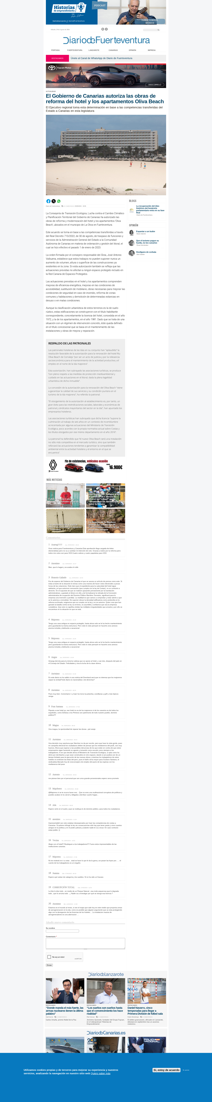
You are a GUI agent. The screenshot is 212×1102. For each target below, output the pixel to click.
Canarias (113, 50)
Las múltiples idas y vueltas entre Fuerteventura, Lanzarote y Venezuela (65, 527)
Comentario (51, 937)
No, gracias (186, 1070)
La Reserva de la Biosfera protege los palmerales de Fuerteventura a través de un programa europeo (104, 526)
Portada (55, 50)
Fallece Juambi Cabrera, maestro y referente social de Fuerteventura (63, 501)
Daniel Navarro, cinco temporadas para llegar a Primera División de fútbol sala (145, 1010)
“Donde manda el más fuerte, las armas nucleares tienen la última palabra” (64, 1010)
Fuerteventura (74, 50)
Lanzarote (94, 50)
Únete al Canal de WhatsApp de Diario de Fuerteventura (101, 58)
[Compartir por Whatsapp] (59, 203)
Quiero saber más (100, 1073)
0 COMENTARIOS (62, 1017)
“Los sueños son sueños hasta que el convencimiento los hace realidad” (105, 1010)
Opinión (132, 50)
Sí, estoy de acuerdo (166, 1070)
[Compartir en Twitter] (54, 203)
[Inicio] (106, 44)
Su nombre (50, 928)
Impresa (152, 50)
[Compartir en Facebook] (48, 203)
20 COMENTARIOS (69, 206)
